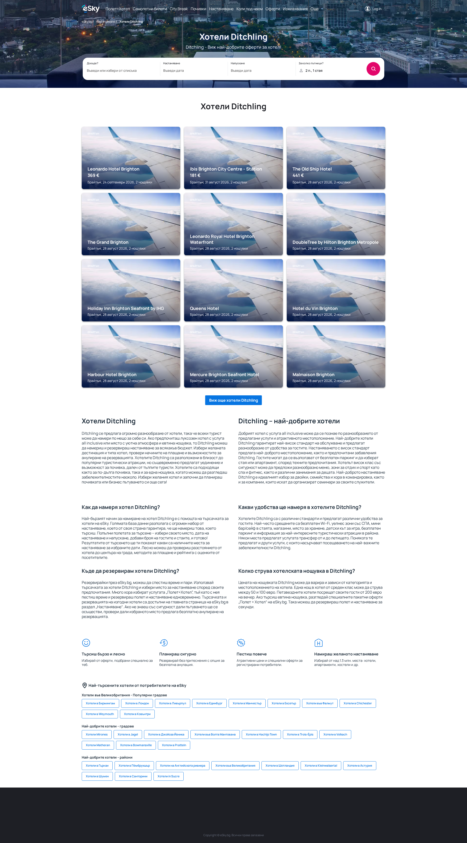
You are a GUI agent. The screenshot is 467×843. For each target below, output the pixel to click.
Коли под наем (249, 8)
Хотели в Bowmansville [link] (136, 745)
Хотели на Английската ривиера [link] (182, 765)
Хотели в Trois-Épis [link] (300, 734)
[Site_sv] (292, 802)
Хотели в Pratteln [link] (174, 745)
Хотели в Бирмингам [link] (100, 703)
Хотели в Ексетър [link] (284, 703)
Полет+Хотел (118, 8)
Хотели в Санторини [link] (133, 776)
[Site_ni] (306, 802)
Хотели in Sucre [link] (169, 776)
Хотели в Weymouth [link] (100, 714)
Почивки (198, 8)
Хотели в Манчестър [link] (247, 703)
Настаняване (221, 8)
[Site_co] (248, 802)
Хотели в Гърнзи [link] (97, 765)
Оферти (273, 8)
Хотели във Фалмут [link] (319, 703)
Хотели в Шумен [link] (97, 776)
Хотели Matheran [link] (98, 745)
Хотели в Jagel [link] (128, 734)
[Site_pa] (277, 802)
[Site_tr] (175, 802)
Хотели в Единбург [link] (209, 703)
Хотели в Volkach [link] (335, 734)
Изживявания (295, 8)
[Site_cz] (189, 802)
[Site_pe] (160, 802)
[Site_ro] (131, 802)
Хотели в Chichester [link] (358, 703)
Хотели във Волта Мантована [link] (215, 734)
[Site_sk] (219, 802)
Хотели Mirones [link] (97, 734)
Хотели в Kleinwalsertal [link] (321, 765)
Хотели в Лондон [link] (137, 703)
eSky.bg (87, 21)
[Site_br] (116, 802)
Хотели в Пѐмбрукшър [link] (134, 765)
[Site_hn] (335, 802)
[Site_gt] (321, 802)
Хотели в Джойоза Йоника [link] (166, 734)
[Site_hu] (233, 802)
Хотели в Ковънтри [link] (137, 714)
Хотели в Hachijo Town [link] (261, 734)
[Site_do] (262, 802)
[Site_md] (204, 802)
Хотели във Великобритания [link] (235, 765)
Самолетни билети (150, 8)
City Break (179, 8)
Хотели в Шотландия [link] (280, 765)
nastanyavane (105, 21)
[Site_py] (350, 802)
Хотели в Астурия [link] (359, 765)
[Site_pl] (146, 802)
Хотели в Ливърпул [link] (172, 703)
